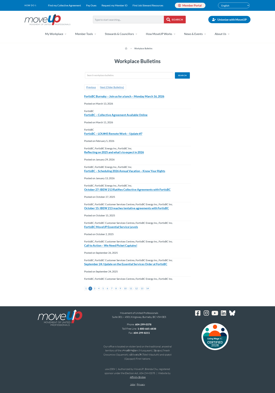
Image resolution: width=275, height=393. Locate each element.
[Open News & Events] (205, 34)
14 (147, 288)
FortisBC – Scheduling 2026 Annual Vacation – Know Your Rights (124, 171)
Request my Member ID (114, 5)
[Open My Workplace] (65, 34)
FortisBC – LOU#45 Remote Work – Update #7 (113, 133)
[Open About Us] (228, 34)
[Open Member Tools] (95, 34)
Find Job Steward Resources (148, 5)
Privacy (141, 384)
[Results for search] (128, 25)
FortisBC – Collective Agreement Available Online (116, 115)
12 (136, 288)
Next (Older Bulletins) (112, 87)
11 (131, 288)
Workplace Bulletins (143, 48)
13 (142, 288)
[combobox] (128, 19)
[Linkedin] (223, 313)
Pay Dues (91, 5)
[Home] (126, 48)
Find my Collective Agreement (64, 5)
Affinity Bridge (138, 377)
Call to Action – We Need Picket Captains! (110, 245)
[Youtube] (215, 313)
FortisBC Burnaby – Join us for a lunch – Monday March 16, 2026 (124, 96)
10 (125, 288)
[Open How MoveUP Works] (174, 34)
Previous (91, 87)
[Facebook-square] (197, 313)
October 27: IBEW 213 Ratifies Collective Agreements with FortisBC (127, 189)
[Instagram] (206, 313)
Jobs (132, 384)
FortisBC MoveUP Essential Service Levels (111, 227)
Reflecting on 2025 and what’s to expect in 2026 (114, 152)
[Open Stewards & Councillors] (136, 34)
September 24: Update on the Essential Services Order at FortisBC (125, 264)
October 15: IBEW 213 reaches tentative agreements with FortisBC (126, 208)
